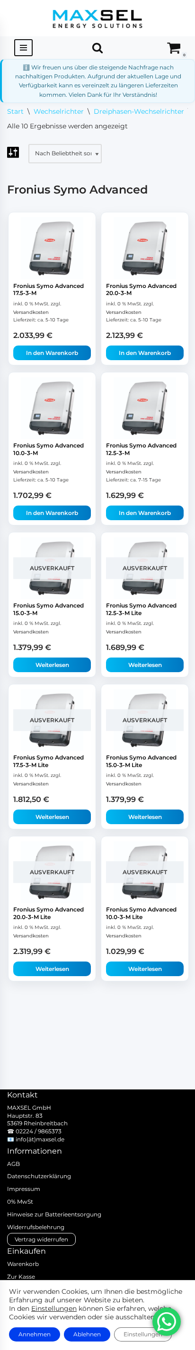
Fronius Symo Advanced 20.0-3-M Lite (48, 913)
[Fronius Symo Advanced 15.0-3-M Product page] (52, 568)
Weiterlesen (52, 664)
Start (15, 111)
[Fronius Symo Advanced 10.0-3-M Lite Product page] (145, 872)
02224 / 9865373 (39, 1131)
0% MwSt (20, 1201)
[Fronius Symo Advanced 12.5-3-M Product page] (145, 408)
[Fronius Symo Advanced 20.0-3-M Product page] (145, 248)
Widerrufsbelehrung (35, 1227)
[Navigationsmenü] (23, 47)
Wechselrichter (59, 111)
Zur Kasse (21, 1276)
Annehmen (34, 1334)
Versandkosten (31, 312)
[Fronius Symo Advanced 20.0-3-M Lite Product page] (52, 872)
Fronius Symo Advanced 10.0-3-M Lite (141, 913)
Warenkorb (23, 1263)
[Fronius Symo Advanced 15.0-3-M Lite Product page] (145, 720)
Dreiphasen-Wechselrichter (139, 111)
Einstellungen (54, 1308)
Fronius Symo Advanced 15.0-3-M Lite (141, 761)
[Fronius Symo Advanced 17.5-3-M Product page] (52, 248)
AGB (13, 1163)
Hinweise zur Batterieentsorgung (54, 1214)
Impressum (23, 1188)
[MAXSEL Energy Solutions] (97, 18)
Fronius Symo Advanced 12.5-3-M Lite (141, 609)
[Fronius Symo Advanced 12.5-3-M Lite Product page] (145, 568)
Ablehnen (87, 1334)
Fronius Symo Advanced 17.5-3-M (48, 289)
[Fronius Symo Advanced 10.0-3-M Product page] (52, 408)
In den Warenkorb (52, 352)
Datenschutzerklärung (39, 1176)
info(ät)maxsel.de (40, 1139)
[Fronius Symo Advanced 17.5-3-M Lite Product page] (52, 720)
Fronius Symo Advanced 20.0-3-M (141, 289)
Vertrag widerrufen (41, 1239)
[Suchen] (97, 47)
